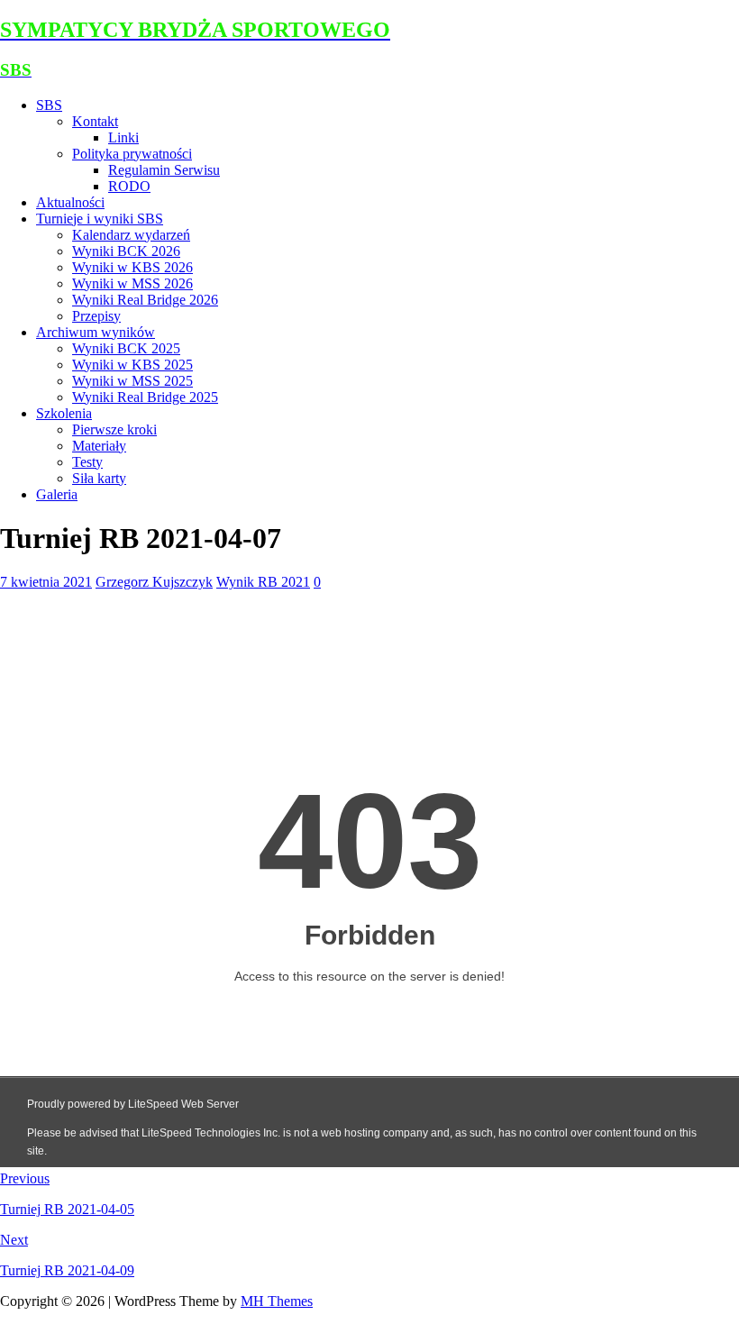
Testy (87, 462)
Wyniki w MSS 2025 (132, 380)
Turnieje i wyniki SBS (99, 218)
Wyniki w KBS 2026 (132, 267)
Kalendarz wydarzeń (131, 234)
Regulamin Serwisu (164, 170)
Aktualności (70, 202)
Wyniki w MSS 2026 (132, 283)
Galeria (57, 494)
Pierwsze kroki (114, 429)
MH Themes (277, 1301)
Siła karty (99, 478)
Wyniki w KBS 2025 (132, 364)
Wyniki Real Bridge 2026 (145, 299)
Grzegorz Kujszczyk (154, 581)
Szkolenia (64, 413)
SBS (49, 105)
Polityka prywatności (132, 153)
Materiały (99, 445)
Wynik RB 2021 (263, 581)
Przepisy (96, 316)
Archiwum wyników (95, 332)
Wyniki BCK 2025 (126, 348)
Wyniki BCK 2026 (126, 251)
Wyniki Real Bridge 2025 (145, 397)
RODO (129, 186)
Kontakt (95, 121)
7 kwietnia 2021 (46, 581)
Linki (123, 137)
